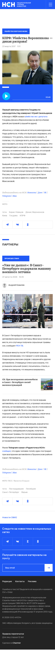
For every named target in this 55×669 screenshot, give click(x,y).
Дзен (40, 192)
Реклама (32, 581)
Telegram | (7, 196)
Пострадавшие (16, 488)
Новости (31, 192)
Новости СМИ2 (9, 517)
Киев (4, 215)
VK (45, 192)
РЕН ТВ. (19, 345)
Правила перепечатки (13, 634)
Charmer (17, 643)
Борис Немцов (16, 212)
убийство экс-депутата (36, 116)
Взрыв (24, 492)
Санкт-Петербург (10, 492)
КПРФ (22, 215)
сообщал (6, 451)
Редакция (7, 581)
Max (15, 196)
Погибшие (31, 488)
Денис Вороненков (35, 212)
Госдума (13, 215)
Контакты (20, 581)
